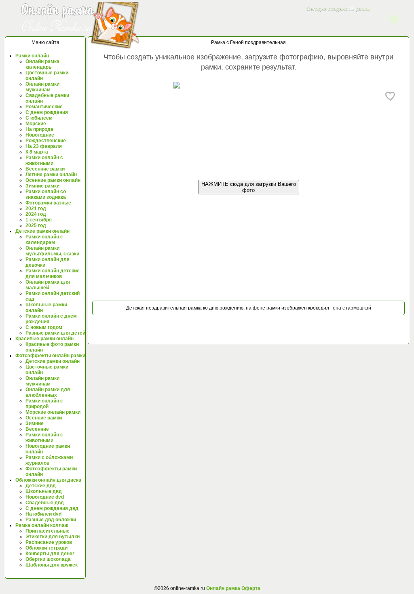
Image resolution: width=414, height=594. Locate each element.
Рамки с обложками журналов (49, 460)
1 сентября (38, 220)
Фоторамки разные (48, 203)
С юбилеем (39, 118)
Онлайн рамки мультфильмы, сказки (52, 251)
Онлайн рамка (223, 588)
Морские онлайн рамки (52, 412)
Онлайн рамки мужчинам (42, 87)
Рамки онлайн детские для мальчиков (52, 273)
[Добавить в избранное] (390, 95)
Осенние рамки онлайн (52, 180)
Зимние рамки (42, 186)
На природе (39, 129)
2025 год (35, 225)
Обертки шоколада (48, 559)
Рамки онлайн (32, 56)
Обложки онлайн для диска (48, 480)
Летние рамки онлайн (51, 174)
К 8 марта (36, 152)
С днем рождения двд (51, 508)
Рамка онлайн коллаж (41, 525)
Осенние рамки (43, 418)
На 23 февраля (43, 146)
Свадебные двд (44, 503)
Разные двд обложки (50, 519)
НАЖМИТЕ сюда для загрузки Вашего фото (248, 187)
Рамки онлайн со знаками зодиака (45, 194)
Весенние (37, 429)
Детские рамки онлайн (42, 231)
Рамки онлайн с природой (44, 403)
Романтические (44, 107)
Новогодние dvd (44, 497)
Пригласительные (47, 531)
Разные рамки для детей (55, 333)
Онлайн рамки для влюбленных (47, 392)
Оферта (250, 588)
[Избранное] (394, 19)
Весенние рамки (45, 169)
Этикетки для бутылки (52, 536)
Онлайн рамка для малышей (47, 285)
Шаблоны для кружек (51, 565)
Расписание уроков (48, 542)
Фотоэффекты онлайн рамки (50, 355)
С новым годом (43, 327)
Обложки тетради (46, 548)
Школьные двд (43, 491)
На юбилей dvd (43, 514)
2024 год (35, 214)
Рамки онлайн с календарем (44, 239)
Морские (35, 123)
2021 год (35, 208)
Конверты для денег (49, 553)
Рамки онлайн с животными (44, 160)
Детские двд (40, 486)
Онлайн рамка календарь (42, 64)
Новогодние (39, 135)
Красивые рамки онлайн (44, 338)
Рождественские (45, 140)
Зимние (34, 423)
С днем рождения (46, 112)
